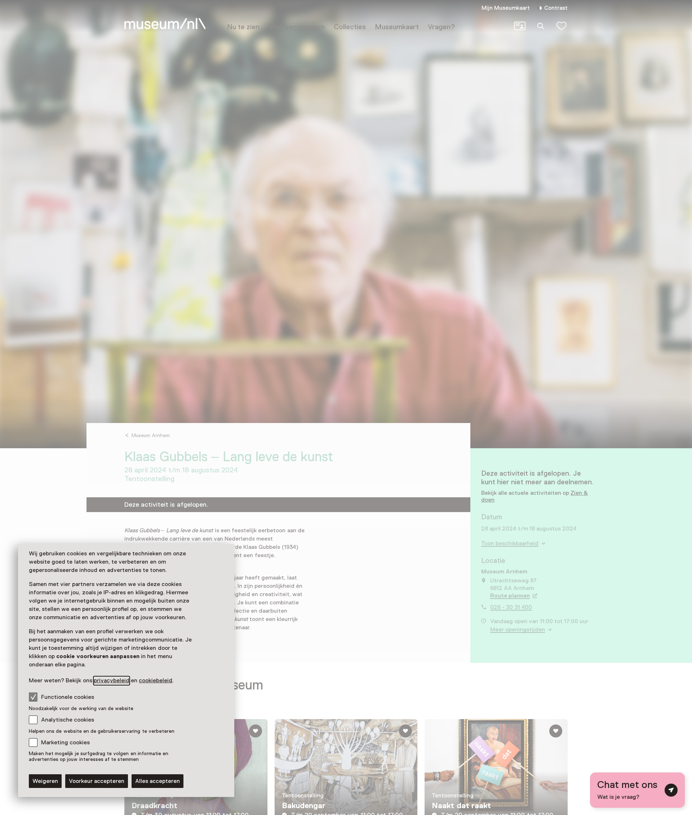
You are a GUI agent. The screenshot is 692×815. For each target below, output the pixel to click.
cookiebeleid (155, 680)
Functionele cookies (67, 697)
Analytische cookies (67, 720)
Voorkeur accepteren (96, 781)
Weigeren (45, 781)
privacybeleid (111, 680)
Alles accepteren (157, 781)
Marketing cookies (65, 742)
